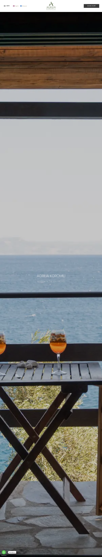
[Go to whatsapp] (4, 552)
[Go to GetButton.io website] (3, 555)
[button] (91, 6)
